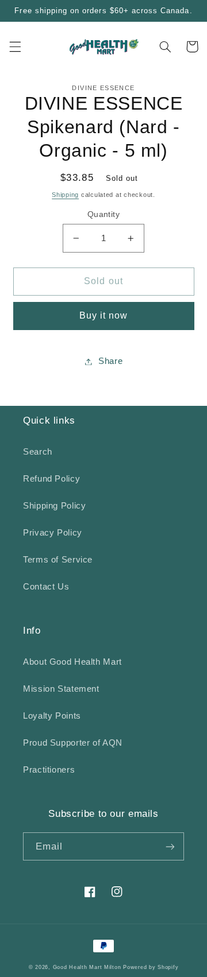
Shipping (65, 194)
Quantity (103, 214)
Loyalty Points (52, 715)
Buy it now (103, 315)
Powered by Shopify (150, 967)
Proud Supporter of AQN (72, 742)
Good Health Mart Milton (87, 967)
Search (37, 451)
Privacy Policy (52, 532)
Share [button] (110, 361)
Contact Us (46, 586)
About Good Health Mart (72, 661)
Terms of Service (58, 559)
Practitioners (49, 769)
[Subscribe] (170, 846)
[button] (15, 46)
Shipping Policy (54, 505)
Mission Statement (61, 688)
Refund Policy (51, 478)
